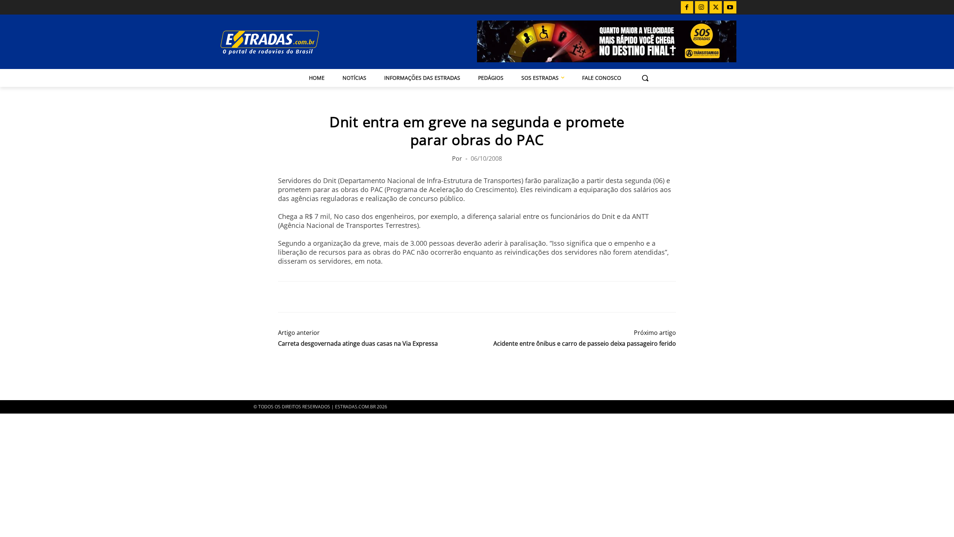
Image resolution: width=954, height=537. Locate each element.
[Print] (354, 296)
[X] (716, 7)
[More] (371, 296)
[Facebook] (687, 7)
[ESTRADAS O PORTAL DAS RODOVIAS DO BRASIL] (295, 42)
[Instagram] (701, 7)
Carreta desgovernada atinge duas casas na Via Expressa (358, 344)
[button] (645, 78)
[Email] (336, 296)
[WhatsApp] (319, 296)
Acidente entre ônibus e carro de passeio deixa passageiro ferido (584, 344)
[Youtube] (730, 7)
